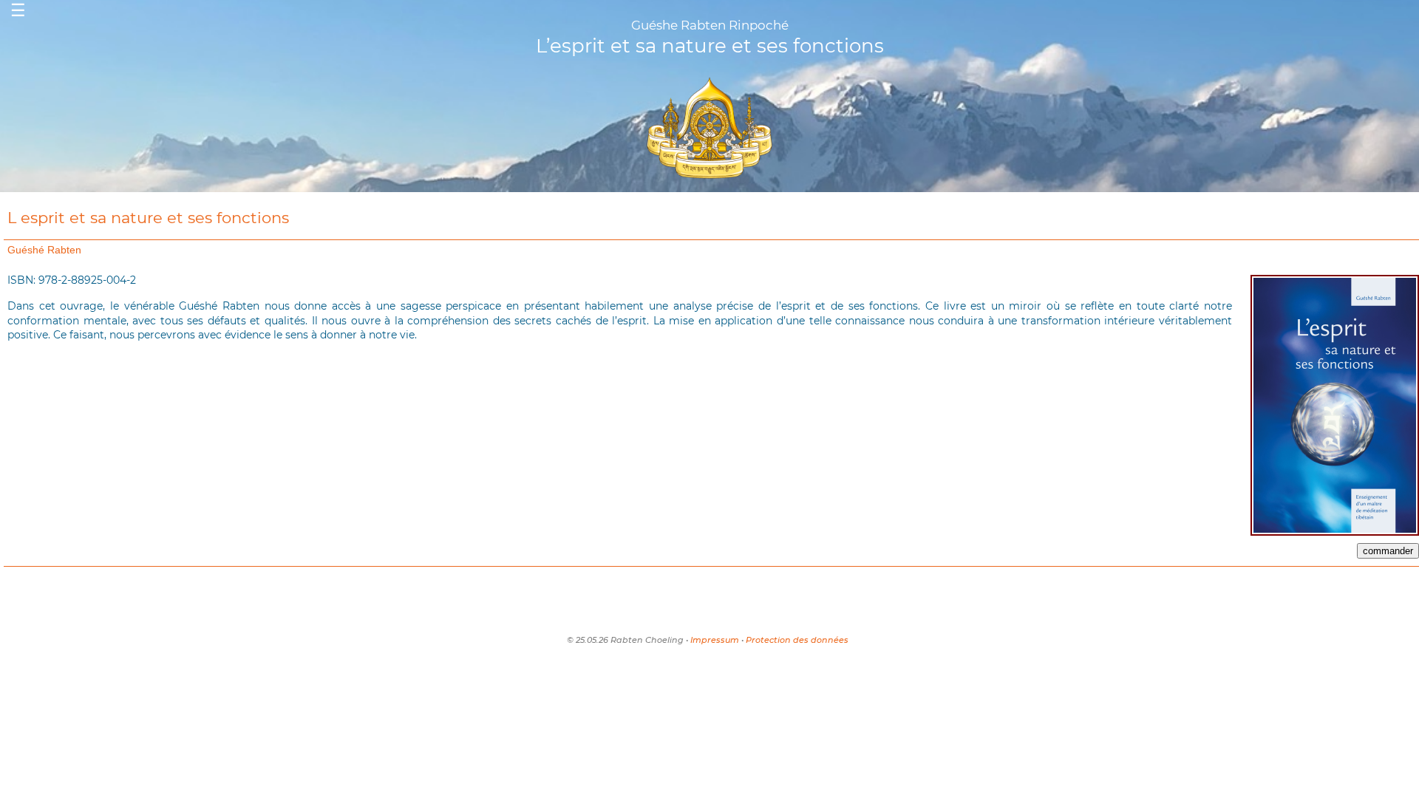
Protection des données (797, 640)
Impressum (714, 640)
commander (1388, 550)
